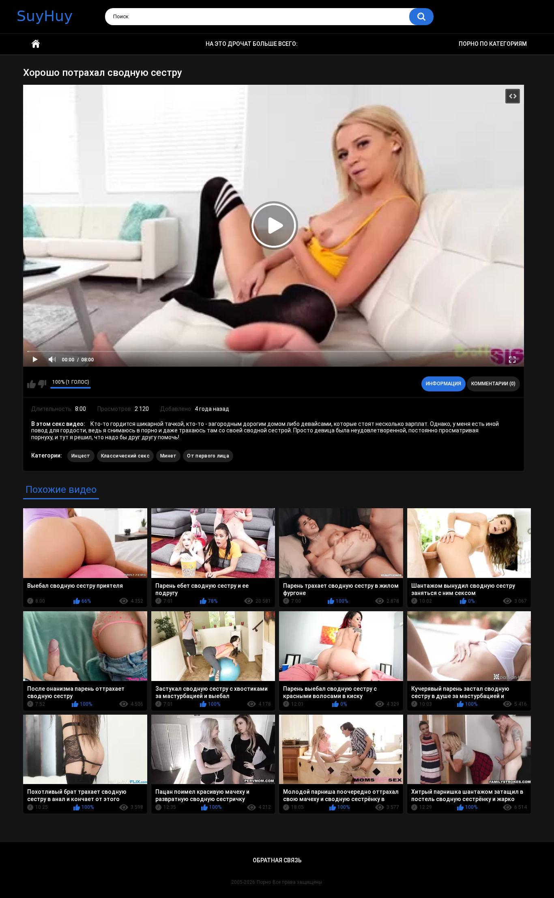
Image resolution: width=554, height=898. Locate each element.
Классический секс (125, 456)
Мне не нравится (42, 384)
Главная (36, 44)
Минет (168, 456)
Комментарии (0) (493, 384)
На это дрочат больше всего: (252, 44)
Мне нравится (31, 384)
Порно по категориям (493, 44)
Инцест (80, 456)
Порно (264, 882)
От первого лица (208, 456)
